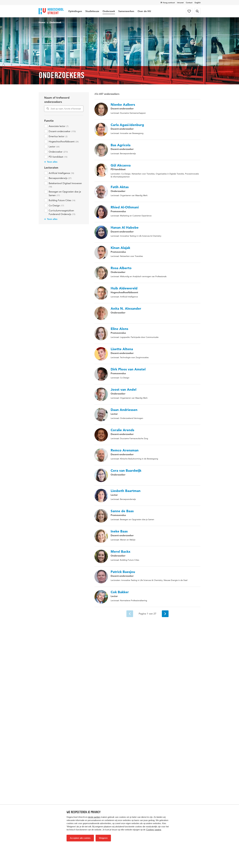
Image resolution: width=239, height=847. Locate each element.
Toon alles (52, 161)
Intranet (180, 2)
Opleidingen (75, 11)
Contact (189, 2)
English (197, 2)
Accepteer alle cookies (80, 838)
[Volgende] (165, 613)
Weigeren (103, 838)
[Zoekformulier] (197, 11)
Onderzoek (109, 11)
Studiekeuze (92, 11)
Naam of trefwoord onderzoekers (56, 100)
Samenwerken (126, 11)
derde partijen (94, 817)
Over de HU (144, 11)
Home (42, 22)
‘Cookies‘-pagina (153, 829)
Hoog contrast (169, 2)
